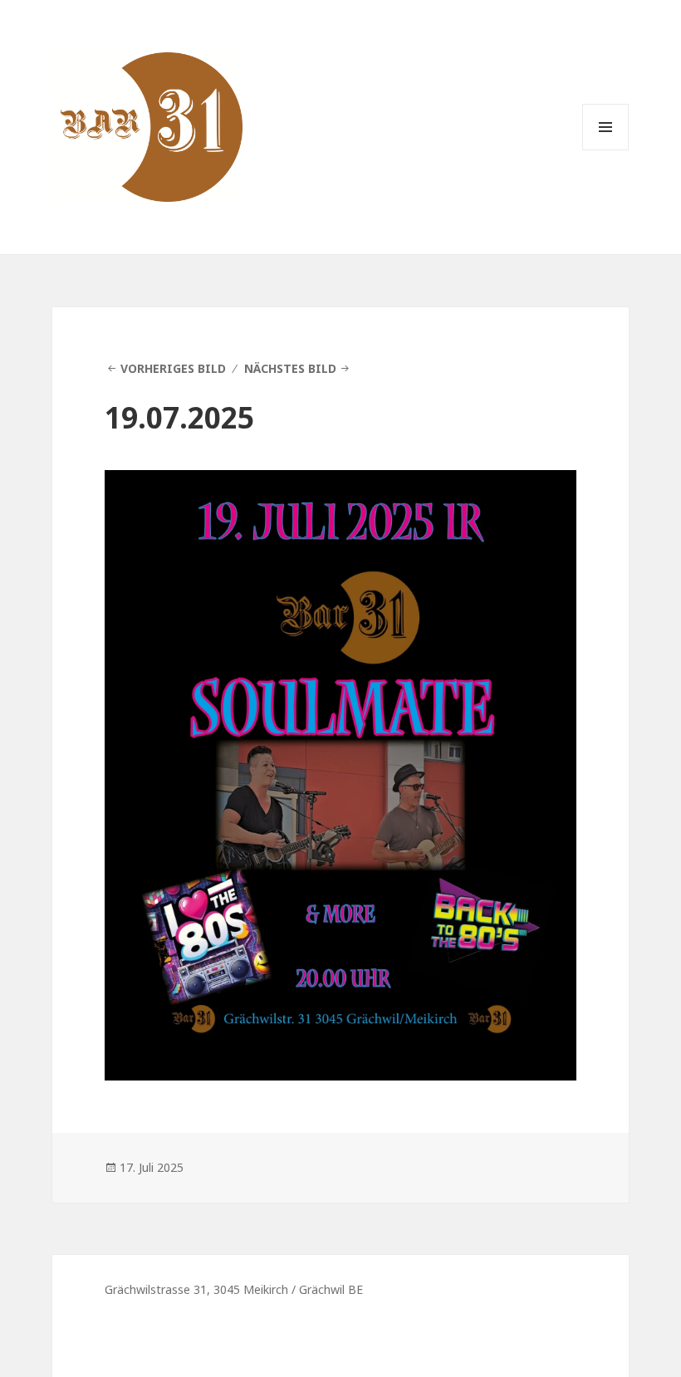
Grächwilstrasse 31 (156, 1289)
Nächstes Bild (290, 368)
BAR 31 (93, 66)
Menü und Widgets (606, 149)
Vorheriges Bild (173, 368)
